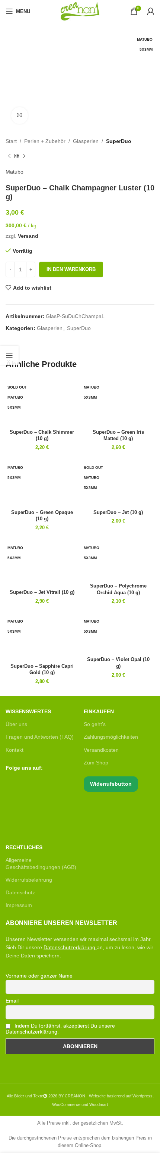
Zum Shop (96, 763)
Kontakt (14, 750)
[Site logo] (80, 11)
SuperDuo (118, 141)
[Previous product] (9, 156)
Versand (28, 236)
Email (12, 1001)
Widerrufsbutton (111, 784)
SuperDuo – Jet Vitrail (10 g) (42, 592)
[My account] (150, 11)
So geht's (95, 724)
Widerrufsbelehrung (29, 880)
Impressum (19, 905)
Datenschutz (20, 892)
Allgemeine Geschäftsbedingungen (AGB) (41, 863)
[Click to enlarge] (19, 115)
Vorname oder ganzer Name (39, 976)
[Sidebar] (9, 355)
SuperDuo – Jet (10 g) (118, 512)
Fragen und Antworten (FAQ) (40, 737)
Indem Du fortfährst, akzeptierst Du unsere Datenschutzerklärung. (60, 1029)
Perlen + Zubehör (44, 141)
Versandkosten (101, 750)
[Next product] (24, 156)
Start (11, 141)
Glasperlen (86, 141)
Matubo (14, 172)
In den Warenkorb (71, 269)
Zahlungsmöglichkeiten (111, 737)
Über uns (16, 724)
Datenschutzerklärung (69, 947)
